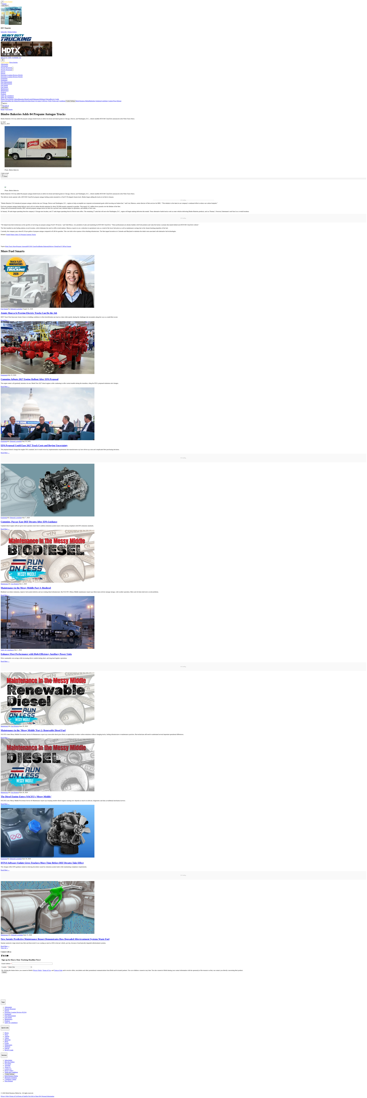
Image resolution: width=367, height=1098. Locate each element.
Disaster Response (6, 68)
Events (30, 99)
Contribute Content (107, 101)
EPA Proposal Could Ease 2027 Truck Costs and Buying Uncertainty (34, 445)
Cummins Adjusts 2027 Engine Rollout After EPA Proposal (29, 379)
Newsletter (21, 101)
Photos (3, 99)
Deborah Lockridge (16, 309)
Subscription (4, 101)
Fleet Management (6, 82)
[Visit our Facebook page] (2, 956)
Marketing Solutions (95, 101)
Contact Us (40, 101)
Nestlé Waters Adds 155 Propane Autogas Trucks (21, 234)
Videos (15, 99)
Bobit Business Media (82, 101)
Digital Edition (12, 32)
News (14, 1)
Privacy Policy (47, 101)
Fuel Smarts (4, 85)
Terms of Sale (22, 1096)
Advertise (28, 101)
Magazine (21, 99)
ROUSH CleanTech (33, 246)
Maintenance (5, 89)
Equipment (4, 78)
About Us (34, 101)
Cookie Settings (70, 101)
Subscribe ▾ (5, 5)
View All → (4, 948)
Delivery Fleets (53, 246)
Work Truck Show (10, 246)
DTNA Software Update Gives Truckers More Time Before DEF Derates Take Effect (42, 863)
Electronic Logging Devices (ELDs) (12, 75)
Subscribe (4, 32)
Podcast (47, 99)
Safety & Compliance (7, 96)
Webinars (42, 99)
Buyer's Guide (54, 99)
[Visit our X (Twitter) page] (5, 956)
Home (2, 109)
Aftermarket (4, 64)
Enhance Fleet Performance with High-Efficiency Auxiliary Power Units (36, 654)
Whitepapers (36, 99)
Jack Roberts (15, 584)
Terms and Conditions (58, 101)
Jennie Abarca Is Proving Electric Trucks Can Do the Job (29, 313)
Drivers (3, 71)
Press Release (117, 101)
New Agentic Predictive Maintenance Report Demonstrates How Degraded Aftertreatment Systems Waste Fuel (55, 939)
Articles (18, 1)
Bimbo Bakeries (44, 246)
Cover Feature (8, 1)
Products (3, 92)
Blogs (26, 99)
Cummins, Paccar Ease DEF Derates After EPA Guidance (29, 521)
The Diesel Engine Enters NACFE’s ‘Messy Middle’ (26, 796)
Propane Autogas (21, 246)
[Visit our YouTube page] (7, 956)
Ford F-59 (61, 246)
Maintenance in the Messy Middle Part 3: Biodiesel (26, 588)
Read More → (5, 320)
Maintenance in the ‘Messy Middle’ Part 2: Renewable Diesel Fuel (33, 730)
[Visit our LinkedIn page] (4, 956)
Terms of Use (14, 1096)
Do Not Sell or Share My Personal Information (40, 1096)
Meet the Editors (13, 101)
